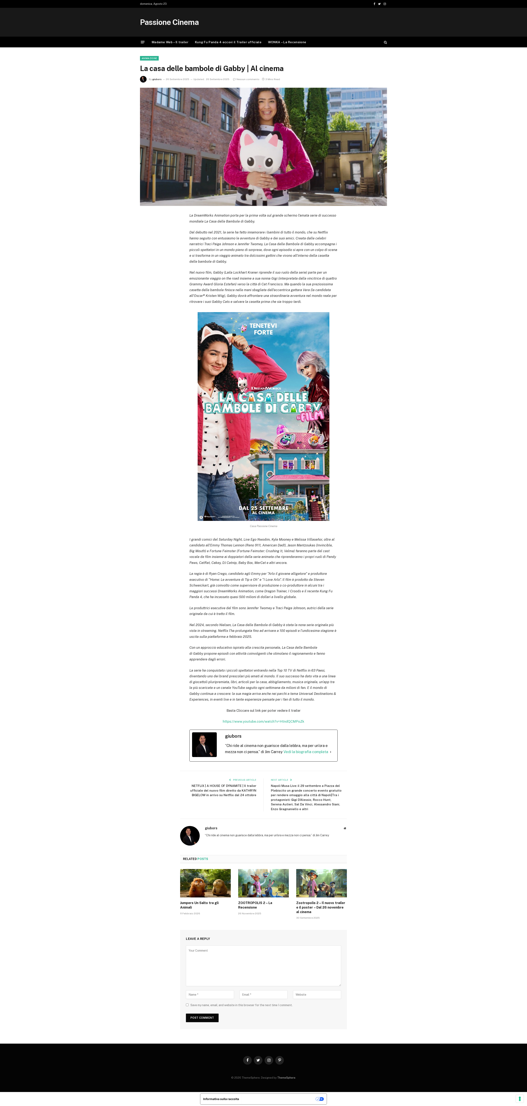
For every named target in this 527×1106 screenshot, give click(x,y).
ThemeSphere (286, 1077)
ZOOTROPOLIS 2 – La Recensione (255, 905)
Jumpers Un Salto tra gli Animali (199, 905)
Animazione (149, 58)
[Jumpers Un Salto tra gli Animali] (205, 883)
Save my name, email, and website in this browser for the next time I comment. (241, 1005)
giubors (157, 79)
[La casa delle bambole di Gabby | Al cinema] (263, 147)
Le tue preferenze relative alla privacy (279, 1099)
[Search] (385, 42)
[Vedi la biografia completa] (330, 752)
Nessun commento (248, 79)
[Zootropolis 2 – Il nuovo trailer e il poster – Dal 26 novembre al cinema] (321, 883)
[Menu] (143, 42)
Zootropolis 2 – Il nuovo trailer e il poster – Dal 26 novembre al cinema (320, 907)
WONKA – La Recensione (287, 42)
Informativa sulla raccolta (221, 1099)
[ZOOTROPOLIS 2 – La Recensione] (263, 883)
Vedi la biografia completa (305, 752)
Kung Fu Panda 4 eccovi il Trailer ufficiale (228, 42)
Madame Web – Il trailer (170, 42)
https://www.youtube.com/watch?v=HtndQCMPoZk (263, 721)
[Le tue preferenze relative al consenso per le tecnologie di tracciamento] (520, 1099)
